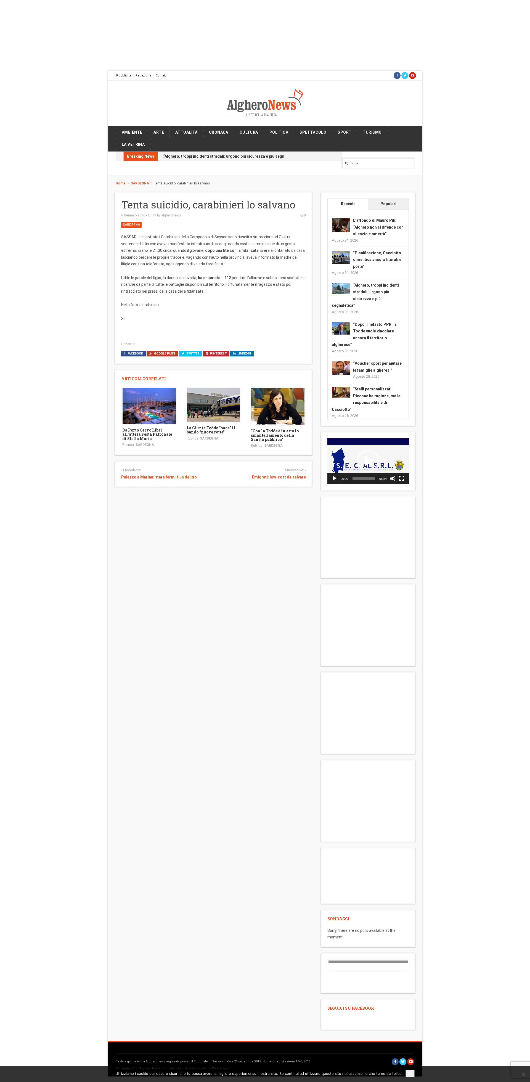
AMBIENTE (132, 132)
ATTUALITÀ (186, 132)
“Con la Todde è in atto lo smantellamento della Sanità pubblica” (275, 435)
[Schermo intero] (401, 478)
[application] (368, 461)
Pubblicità (123, 75)
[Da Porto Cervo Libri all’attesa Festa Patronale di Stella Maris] (149, 405)
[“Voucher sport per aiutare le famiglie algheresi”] (341, 368)
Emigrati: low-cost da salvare (279, 477)
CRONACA (218, 132)
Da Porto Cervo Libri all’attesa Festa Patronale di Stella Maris (147, 434)
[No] (523, 1074)
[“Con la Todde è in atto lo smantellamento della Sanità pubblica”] (278, 406)
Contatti (161, 75)
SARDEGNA (140, 183)
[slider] (364, 478)
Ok (410, 1073)
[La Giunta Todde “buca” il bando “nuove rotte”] (214, 404)
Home (121, 183)
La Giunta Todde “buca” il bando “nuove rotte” (211, 430)
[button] (368, 461)
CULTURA (249, 132)
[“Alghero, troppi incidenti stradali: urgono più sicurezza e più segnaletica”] (341, 288)
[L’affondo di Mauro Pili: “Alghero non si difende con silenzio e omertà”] (341, 225)
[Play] (334, 478)
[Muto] (393, 478)
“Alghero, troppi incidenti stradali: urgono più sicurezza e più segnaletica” (230, 156)
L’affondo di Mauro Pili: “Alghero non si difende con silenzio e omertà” (378, 227)
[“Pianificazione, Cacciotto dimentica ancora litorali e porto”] (341, 257)
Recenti (348, 204)
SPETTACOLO (313, 132)
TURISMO (372, 132)
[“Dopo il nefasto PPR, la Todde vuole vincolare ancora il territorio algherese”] (341, 328)
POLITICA (278, 132)
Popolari (388, 204)
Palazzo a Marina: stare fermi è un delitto (159, 477)
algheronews (171, 215)
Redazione (143, 75)
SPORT (344, 132)
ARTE (158, 132)
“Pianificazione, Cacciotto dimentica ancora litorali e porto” (377, 260)
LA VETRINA (133, 144)
